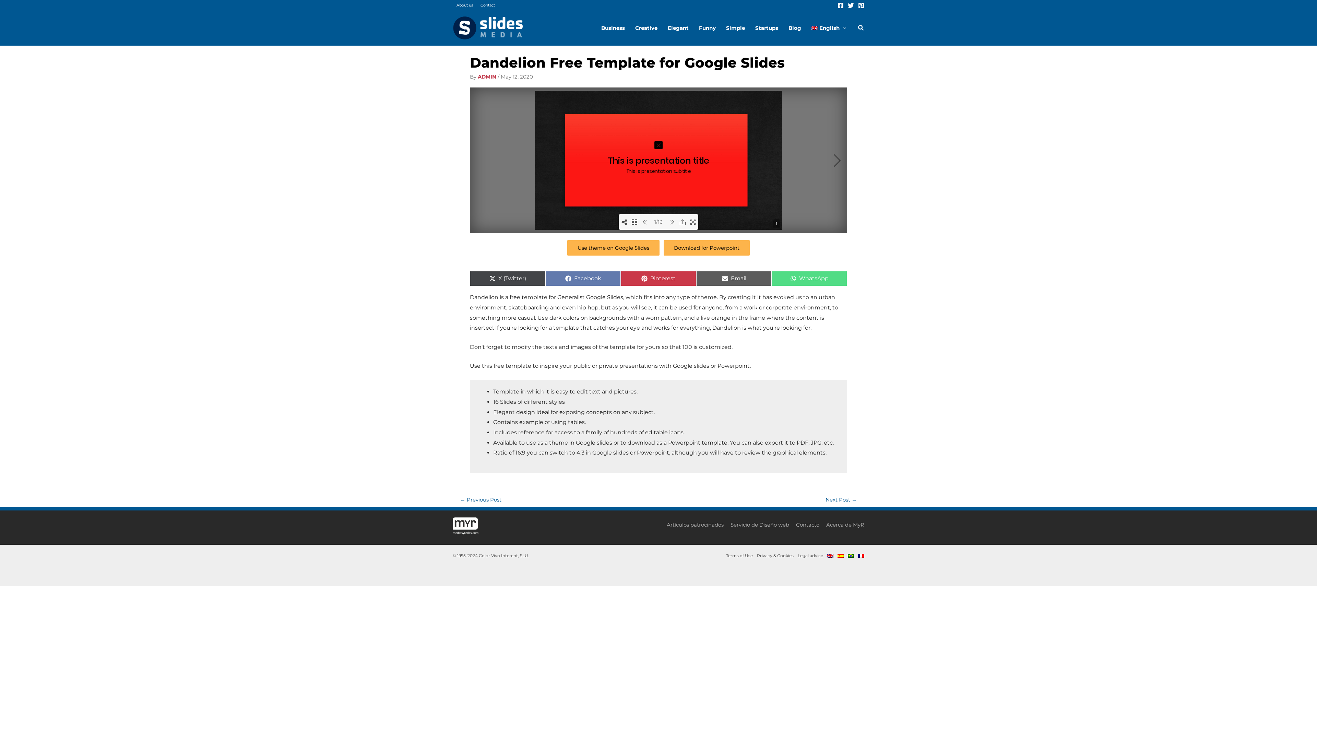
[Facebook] (841, 5)
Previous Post (480, 499)
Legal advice (810, 555)
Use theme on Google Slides (613, 248)
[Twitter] (851, 5)
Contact (487, 5)
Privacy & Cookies (775, 555)
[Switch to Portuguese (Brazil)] (851, 556)
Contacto (807, 524)
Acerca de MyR (845, 524)
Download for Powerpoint (706, 248)
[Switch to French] (860, 556)
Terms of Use (739, 555)
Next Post (841, 499)
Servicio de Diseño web (760, 524)
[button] (843, 28)
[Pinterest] (861, 5)
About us (464, 5)
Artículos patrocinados (695, 524)
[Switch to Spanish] (840, 556)
